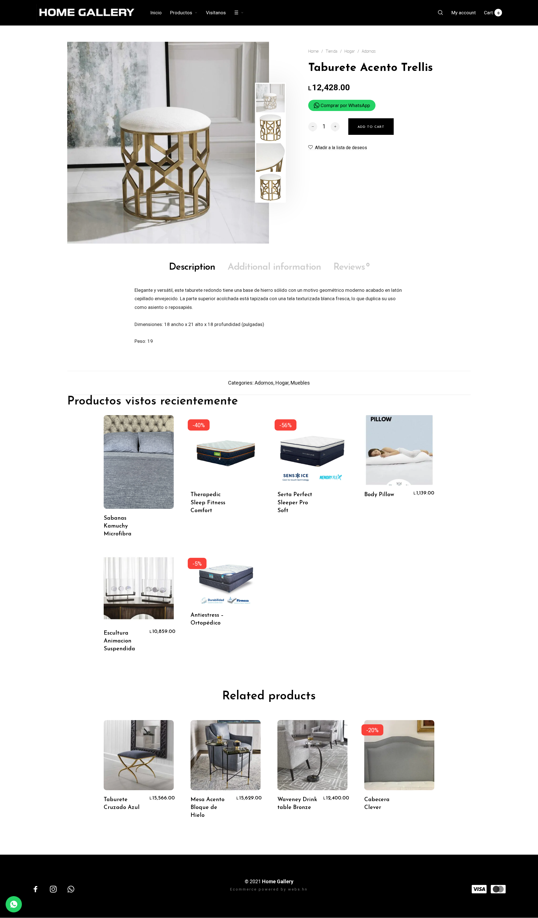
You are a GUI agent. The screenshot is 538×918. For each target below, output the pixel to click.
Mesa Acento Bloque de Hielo (207, 807)
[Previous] (86, 143)
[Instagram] (53, 889)
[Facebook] (35, 889)
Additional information (274, 267)
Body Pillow (379, 495)
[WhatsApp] (71, 889)
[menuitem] (160, 13)
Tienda (331, 51)
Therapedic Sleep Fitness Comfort (208, 502)
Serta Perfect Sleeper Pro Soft (294, 502)
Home (313, 51)
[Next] (240, 143)
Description (192, 267)
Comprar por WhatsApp (344, 105)
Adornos (369, 51)
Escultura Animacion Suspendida (119, 641)
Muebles (300, 383)
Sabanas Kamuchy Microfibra (117, 526)
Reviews (351, 267)
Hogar (349, 51)
